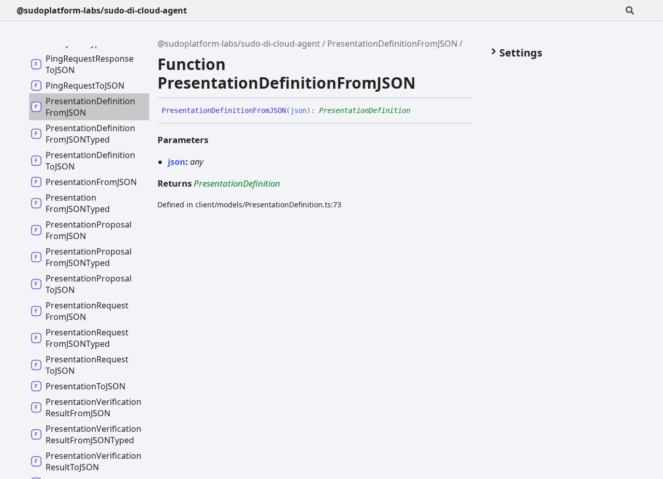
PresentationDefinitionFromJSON (392, 43)
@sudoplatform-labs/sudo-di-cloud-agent (102, 10)
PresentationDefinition (364, 110)
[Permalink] (418, 111)
